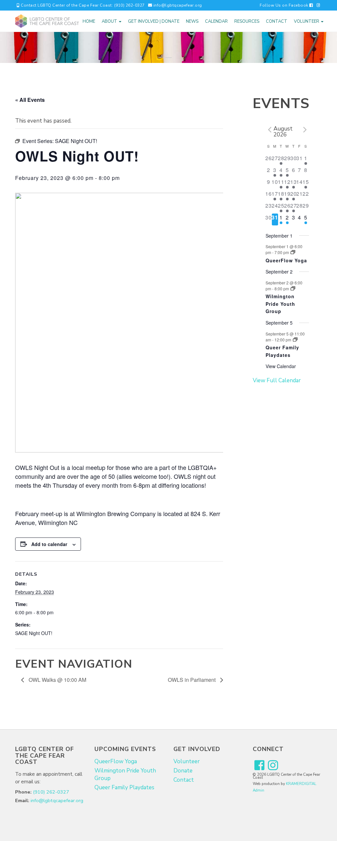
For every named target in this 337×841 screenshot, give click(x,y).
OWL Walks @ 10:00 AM (56, 679)
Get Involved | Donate (153, 21)
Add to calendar (49, 544)
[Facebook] (259, 765)
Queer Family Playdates (282, 351)
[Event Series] (293, 252)
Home (89, 21)
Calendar (216, 21)
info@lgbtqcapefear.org (177, 5)
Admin (258, 790)
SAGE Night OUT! (33, 633)
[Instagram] (318, 5)
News (192, 21)
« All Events (30, 99)
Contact (276, 21)
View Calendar (281, 366)
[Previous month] (269, 130)
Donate (183, 770)
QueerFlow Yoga (286, 260)
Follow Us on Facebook (284, 5)
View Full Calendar (277, 380)
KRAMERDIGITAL (301, 783)
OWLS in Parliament (192, 679)
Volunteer (307, 21)
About (110, 21)
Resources (246, 21)
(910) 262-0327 (51, 792)
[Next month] (305, 130)
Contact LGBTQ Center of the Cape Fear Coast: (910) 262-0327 (82, 5)
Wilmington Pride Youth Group (280, 303)
